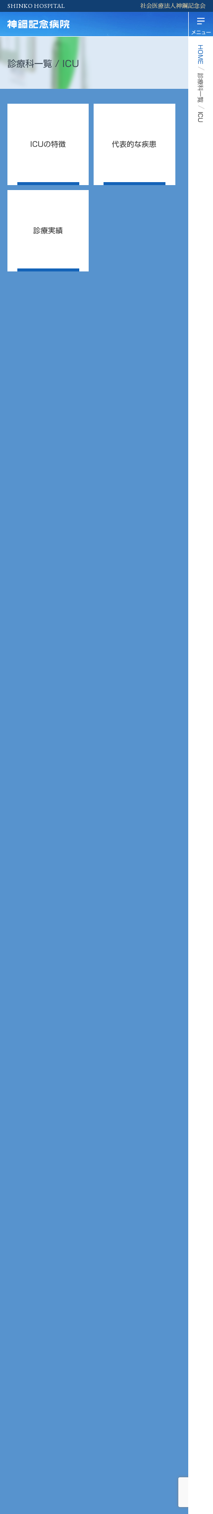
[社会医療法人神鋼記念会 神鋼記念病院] (56, 24)
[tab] (48, 144)
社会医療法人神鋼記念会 (173, 6)
